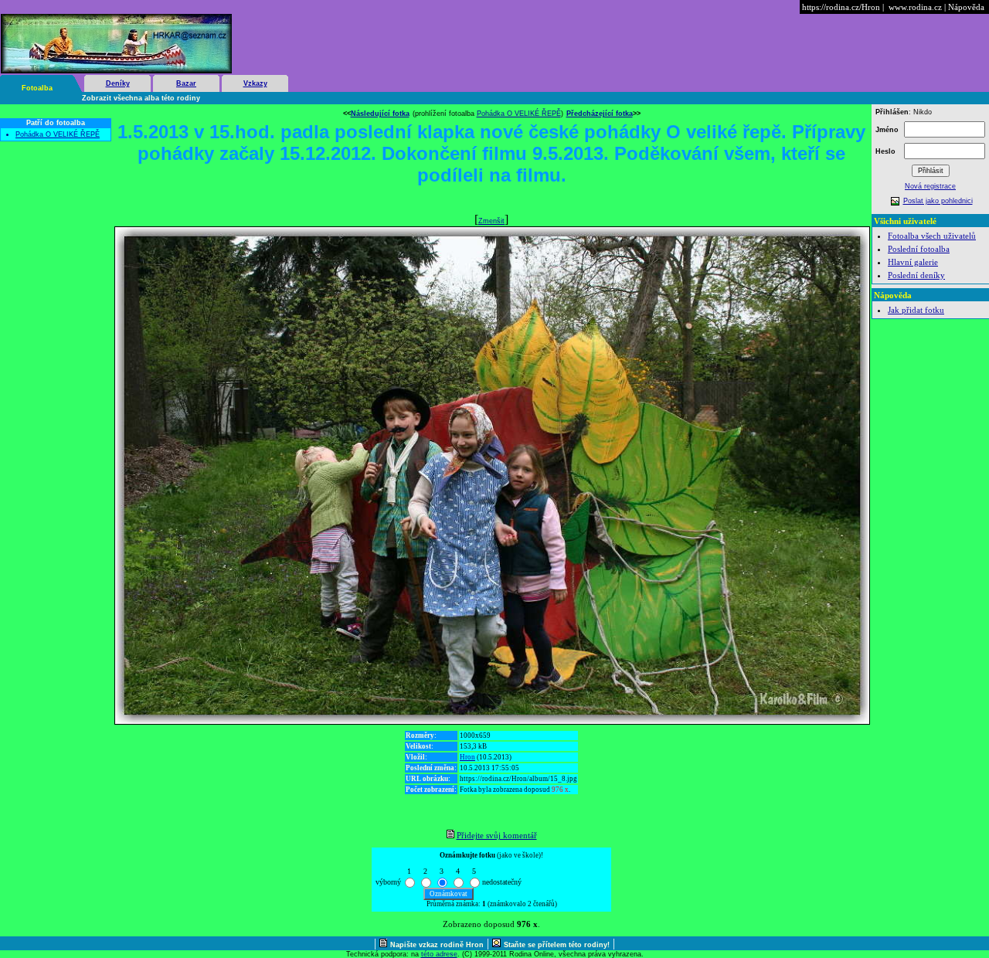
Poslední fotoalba (919, 248)
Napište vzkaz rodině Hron (437, 945)
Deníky (118, 83)
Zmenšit (491, 221)
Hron (467, 757)
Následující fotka (380, 113)
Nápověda (966, 7)
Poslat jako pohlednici (938, 201)
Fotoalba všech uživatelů (932, 235)
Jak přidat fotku (916, 309)
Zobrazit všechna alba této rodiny (141, 98)
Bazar (186, 83)
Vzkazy (255, 83)
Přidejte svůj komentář (497, 835)
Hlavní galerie (913, 262)
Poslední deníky (916, 275)
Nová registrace (930, 186)
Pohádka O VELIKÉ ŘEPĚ (57, 134)
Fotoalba (37, 88)
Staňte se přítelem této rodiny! (557, 945)
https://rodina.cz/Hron (841, 7)
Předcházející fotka (599, 113)
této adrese (439, 954)
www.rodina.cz (915, 7)
